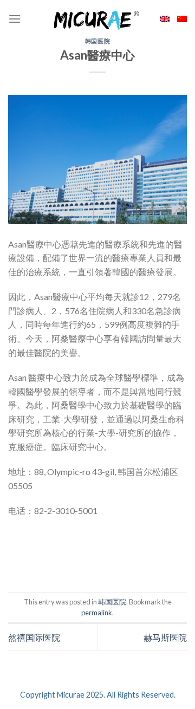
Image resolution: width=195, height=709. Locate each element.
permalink (96, 612)
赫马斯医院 (165, 637)
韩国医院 (97, 40)
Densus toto (32, 561)
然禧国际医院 (34, 637)
